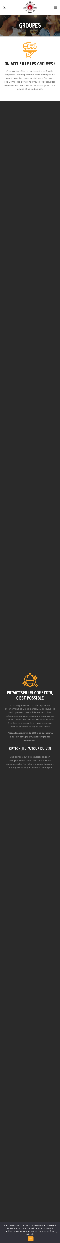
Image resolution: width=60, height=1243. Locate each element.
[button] (55, 7)
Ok (30, 1238)
